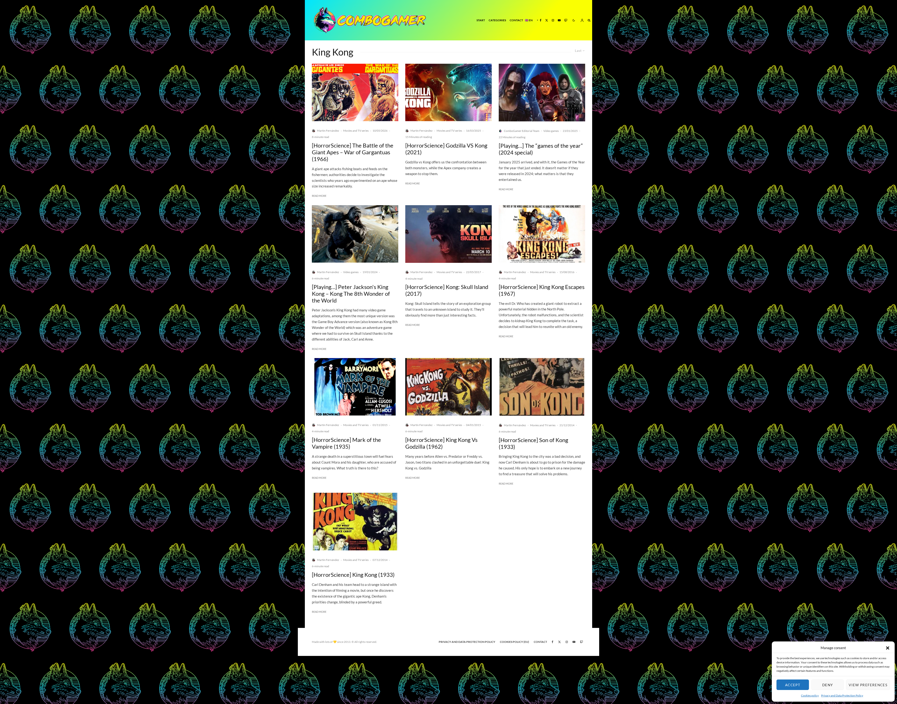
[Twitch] (565, 20)
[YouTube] (559, 20)
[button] (887, 648)
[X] (546, 20)
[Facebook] (540, 20)
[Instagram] (553, 20)
